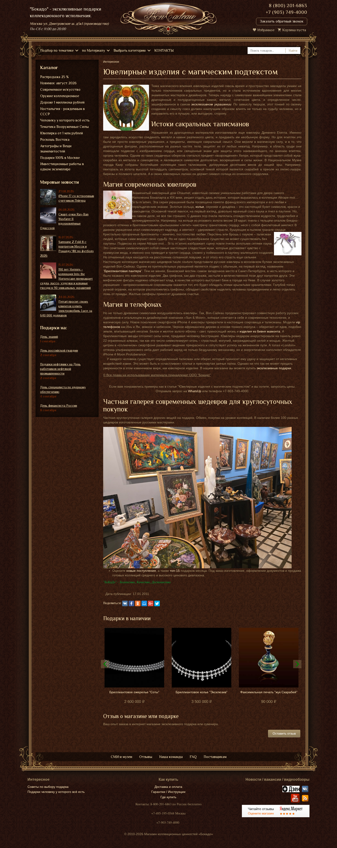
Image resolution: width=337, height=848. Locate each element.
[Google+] (150, 603)
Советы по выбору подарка (48, 787)
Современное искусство (60, 89)
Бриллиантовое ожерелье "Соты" (134, 692)
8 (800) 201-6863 (288, 5)
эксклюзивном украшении (211, 104)
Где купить (168, 797)
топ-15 (175, 570)
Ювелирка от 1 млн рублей (61, 133)
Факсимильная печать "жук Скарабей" (268, 692)
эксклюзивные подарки (274, 368)
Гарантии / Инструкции (168, 792)
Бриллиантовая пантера (122, 271)
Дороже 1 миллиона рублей (62, 102)
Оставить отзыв (284, 733)
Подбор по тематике (57, 50)
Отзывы (145, 757)
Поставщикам (215, 757)
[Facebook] (131, 603)
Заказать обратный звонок (282, 21)
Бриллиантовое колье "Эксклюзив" (201, 692)
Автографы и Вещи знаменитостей (56, 148)
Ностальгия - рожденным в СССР (62, 111)
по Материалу (93, 50)
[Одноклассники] (138, 603)
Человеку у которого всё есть (65, 120)
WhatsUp (194, 391)
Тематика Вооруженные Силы (64, 127)
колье (200, 206)
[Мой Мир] (144, 603)
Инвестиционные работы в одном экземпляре (62, 166)
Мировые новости (59, 182)
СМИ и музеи (121, 757)
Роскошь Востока (54, 140)
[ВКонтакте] (125, 603)
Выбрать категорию (129, 50)
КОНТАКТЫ (164, 50)
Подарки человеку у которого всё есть (56, 792)
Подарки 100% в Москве (60, 158)
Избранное (265, 30)
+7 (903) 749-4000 (286, 12)
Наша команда (171, 757)
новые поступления (141, 570)
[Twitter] (157, 603)
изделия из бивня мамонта (260, 331)
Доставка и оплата (168, 787)
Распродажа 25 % (54, 77)
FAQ (193, 757)
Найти (293, 50)
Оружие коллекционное (59, 96)
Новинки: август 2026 (58, 83)
